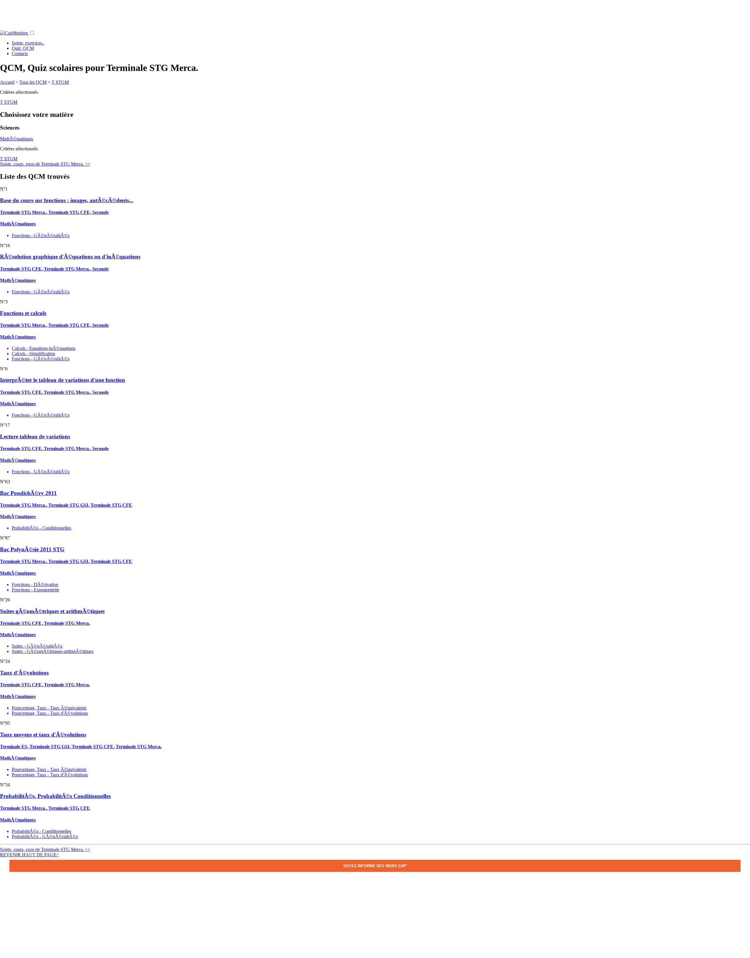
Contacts (20, 53)
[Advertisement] (375, 13)
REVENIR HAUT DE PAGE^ (29, 854)
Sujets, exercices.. (28, 42)
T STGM (60, 82)
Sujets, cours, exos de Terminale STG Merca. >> (45, 163)
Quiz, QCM (23, 48)
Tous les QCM (33, 82)
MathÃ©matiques (16, 138)
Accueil (7, 82)
